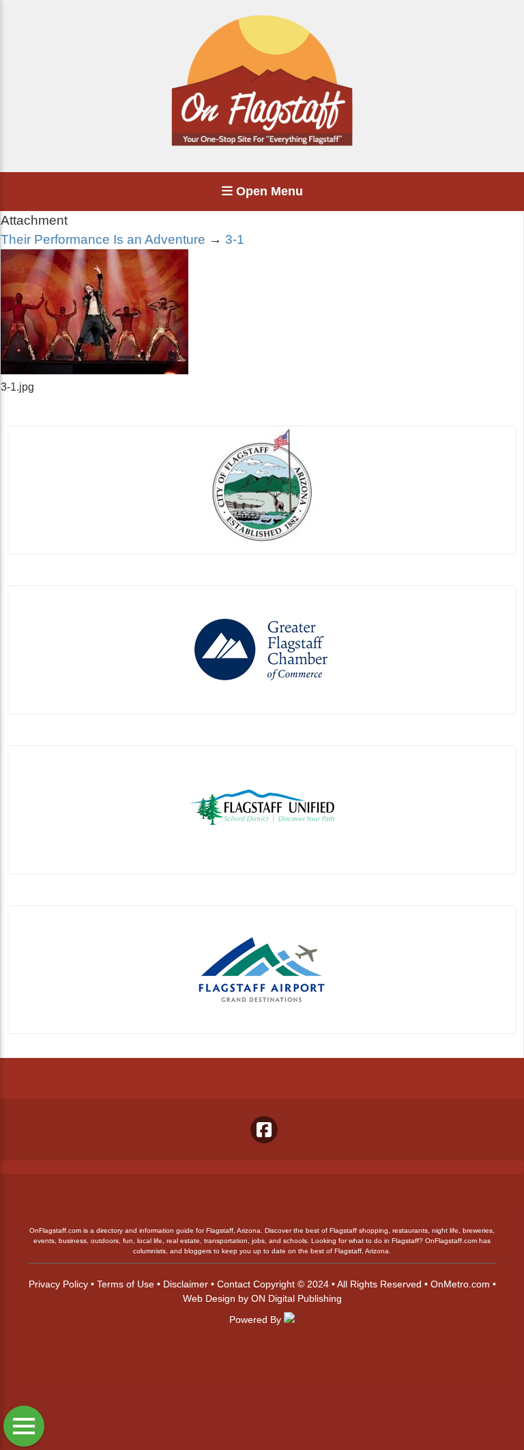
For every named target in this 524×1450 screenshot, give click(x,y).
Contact (233, 1284)
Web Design (209, 1298)
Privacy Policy (58, 1284)
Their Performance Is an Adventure (103, 239)
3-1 (234, 239)
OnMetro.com (460, 1284)
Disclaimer (185, 1284)
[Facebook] (264, 1129)
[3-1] (94, 370)
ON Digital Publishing (296, 1298)
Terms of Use (125, 1284)
